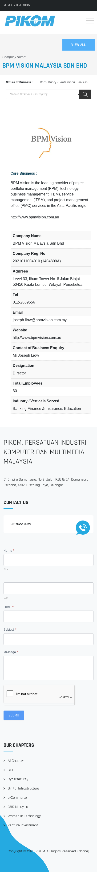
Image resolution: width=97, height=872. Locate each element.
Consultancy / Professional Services (64, 82)
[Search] (75, 20)
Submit (13, 715)
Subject (10, 629)
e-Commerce (17, 797)
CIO (10, 770)
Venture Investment (23, 825)
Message (11, 652)
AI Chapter (16, 760)
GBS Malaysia (18, 806)
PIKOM (40, 851)
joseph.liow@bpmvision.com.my (40, 320)
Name (9, 550)
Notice (83, 851)
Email (9, 607)
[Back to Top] (87, 864)
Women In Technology (24, 816)
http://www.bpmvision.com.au (35, 217)
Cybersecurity (18, 779)
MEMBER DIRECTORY (17, 5)
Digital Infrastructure (23, 788)
